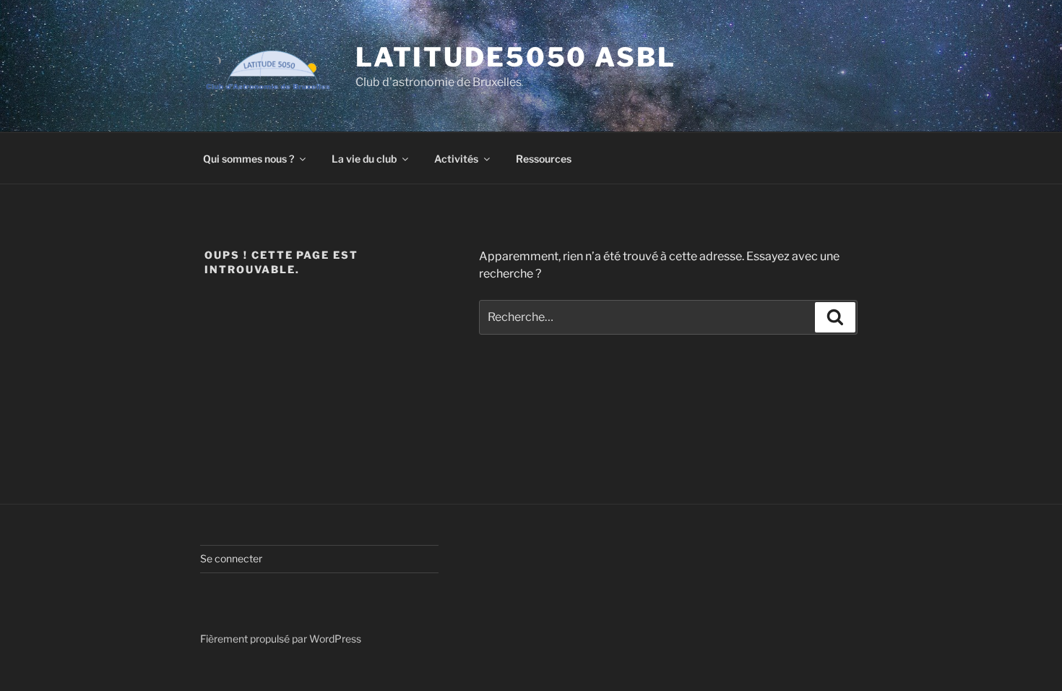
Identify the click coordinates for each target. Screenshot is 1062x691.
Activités (456, 159)
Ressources (543, 159)
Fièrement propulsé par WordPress (280, 638)
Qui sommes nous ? (248, 159)
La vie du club (364, 159)
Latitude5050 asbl (515, 57)
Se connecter (231, 558)
